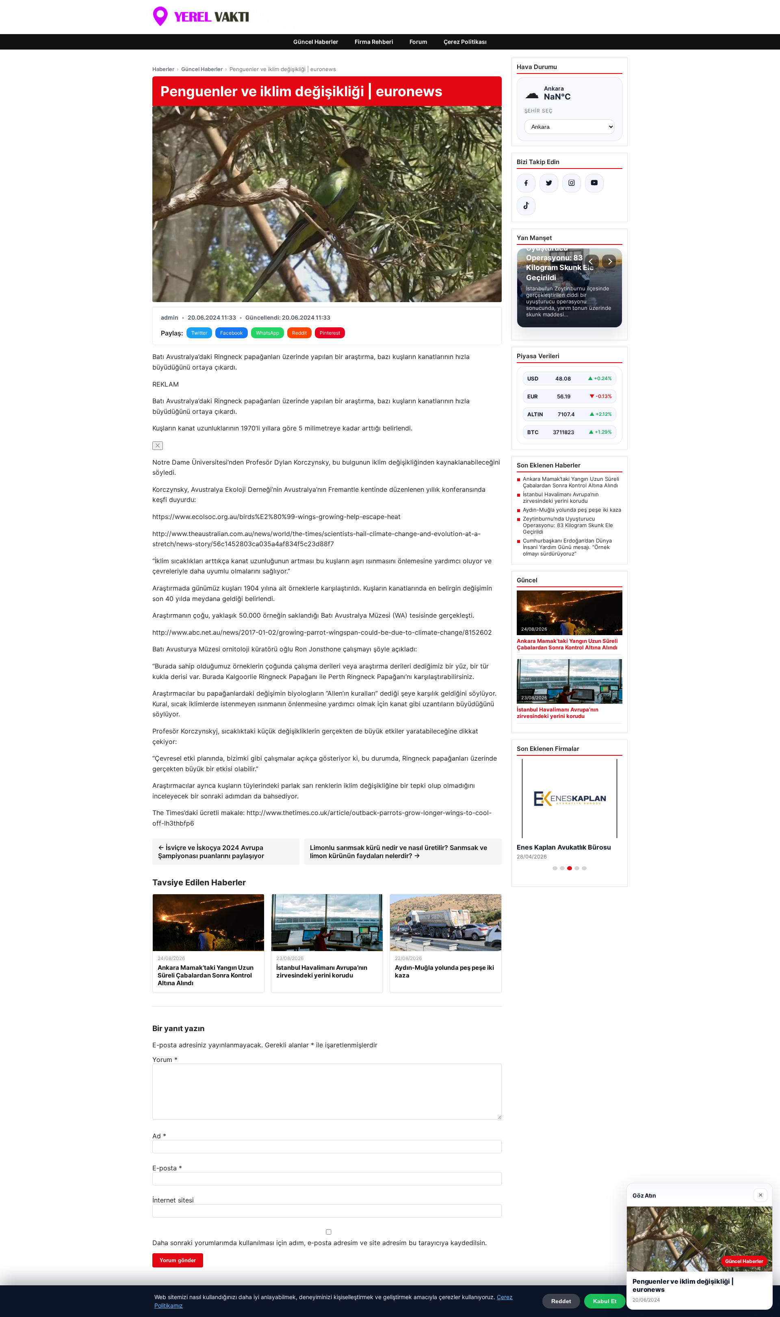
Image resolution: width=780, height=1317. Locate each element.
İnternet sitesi (173, 1200)
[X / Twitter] (549, 183)
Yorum (165, 1059)
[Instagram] (571, 183)
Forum (418, 41)
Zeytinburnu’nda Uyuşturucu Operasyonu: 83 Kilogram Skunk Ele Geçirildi (568, 525)
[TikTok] (526, 206)
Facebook (231, 333)
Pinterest (330, 333)
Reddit (299, 333)
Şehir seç (538, 111)
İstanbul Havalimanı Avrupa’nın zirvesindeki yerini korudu (561, 497)
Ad (159, 1136)
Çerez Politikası (465, 41)
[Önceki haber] (592, 261)
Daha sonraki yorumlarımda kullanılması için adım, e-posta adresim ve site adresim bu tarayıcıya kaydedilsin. (319, 1243)
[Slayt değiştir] (554, 868)
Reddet (561, 1301)
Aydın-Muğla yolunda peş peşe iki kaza (572, 509)
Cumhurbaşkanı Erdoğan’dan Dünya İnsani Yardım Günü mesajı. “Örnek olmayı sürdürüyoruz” (567, 547)
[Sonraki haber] (609, 261)
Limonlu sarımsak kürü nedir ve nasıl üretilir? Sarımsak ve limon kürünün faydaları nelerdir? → (398, 851)
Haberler (163, 69)
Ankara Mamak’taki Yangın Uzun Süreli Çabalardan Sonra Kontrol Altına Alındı (571, 482)
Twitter (199, 333)
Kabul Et (605, 1301)
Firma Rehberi (374, 41)
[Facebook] (526, 183)
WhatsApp (267, 333)
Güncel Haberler (315, 41)
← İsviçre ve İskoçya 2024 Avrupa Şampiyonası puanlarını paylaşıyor (211, 851)
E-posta (167, 1168)
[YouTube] (594, 183)
